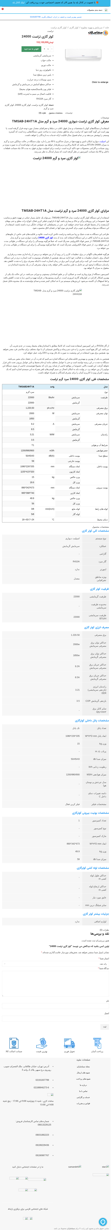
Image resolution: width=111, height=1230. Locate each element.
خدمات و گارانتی (83, 1097)
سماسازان (70, 1228)
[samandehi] (74, 1167)
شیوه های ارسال (83, 1073)
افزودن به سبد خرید (31, 49)
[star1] (105, 1167)
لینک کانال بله (18, 2)
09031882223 (42, 1135)
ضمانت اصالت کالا (14, 1051)
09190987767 (42, 1155)
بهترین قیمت (41, 1051)
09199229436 (42, 1145)
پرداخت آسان (97, 1051)
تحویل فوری (69, 1051)
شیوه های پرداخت (83, 1079)
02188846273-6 (41, 1087)
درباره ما (83, 1085)
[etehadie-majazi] (101, 1181)
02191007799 (42, 1080)
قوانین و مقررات (83, 1103)
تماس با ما (83, 1091)
